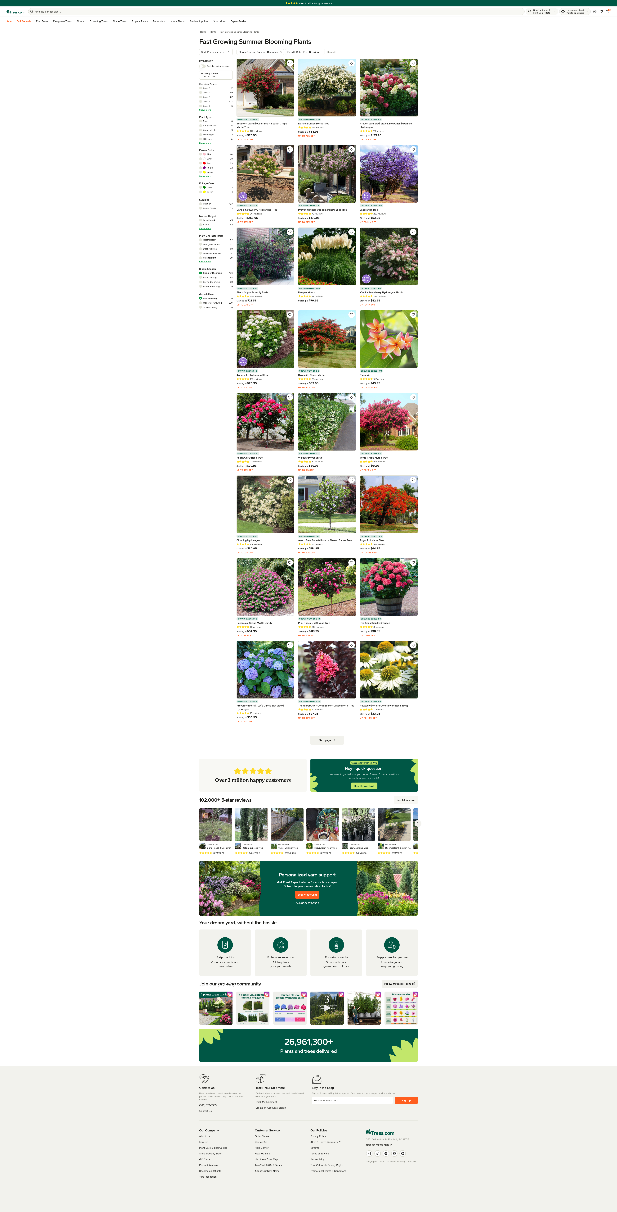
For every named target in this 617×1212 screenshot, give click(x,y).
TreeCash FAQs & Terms (268, 1165)
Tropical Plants (140, 21)
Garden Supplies (199, 21)
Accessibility (317, 1159)
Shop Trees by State (210, 1153)
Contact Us (205, 1110)
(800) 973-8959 (309, 903)
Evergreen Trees (62, 21)
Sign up (406, 1100)
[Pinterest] (402, 1153)
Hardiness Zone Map (266, 1159)
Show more (205, 110)
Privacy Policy (318, 1136)
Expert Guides (238, 21)
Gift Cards (204, 1159)
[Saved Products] (601, 11)
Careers (203, 1141)
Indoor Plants (177, 21)
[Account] (595, 11)
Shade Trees (119, 21)
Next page (325, 740)
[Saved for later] (289, 63)
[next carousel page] (418, 823)
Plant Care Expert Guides (213, 1147)
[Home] (15, 11)
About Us (204, 1136)
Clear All (331, 52)
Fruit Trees (42, 21)
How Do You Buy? (364, 785)
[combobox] (216, 52)
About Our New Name (267, 1170)
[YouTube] (394, 1153)
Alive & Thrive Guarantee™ (325, 1141)
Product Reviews (208, 1165)
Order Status (262, 1136)
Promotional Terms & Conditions (328, 1170)
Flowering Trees (98, 21)
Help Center (261, 1147)
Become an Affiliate (210, 1170)
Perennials (159, 21)
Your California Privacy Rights (326, 1165)
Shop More (219, 21)
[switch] (202, 66)
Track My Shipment (266, 1101)
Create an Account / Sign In (270, 1107)
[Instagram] (369, 1153)
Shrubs (80, 21)
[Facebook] (386, 1153)
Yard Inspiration (208, 1176)
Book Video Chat (307, 894)
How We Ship (262, 1153)
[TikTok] (377, 1153)
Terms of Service (319, 1153)
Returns (314, 1147)
